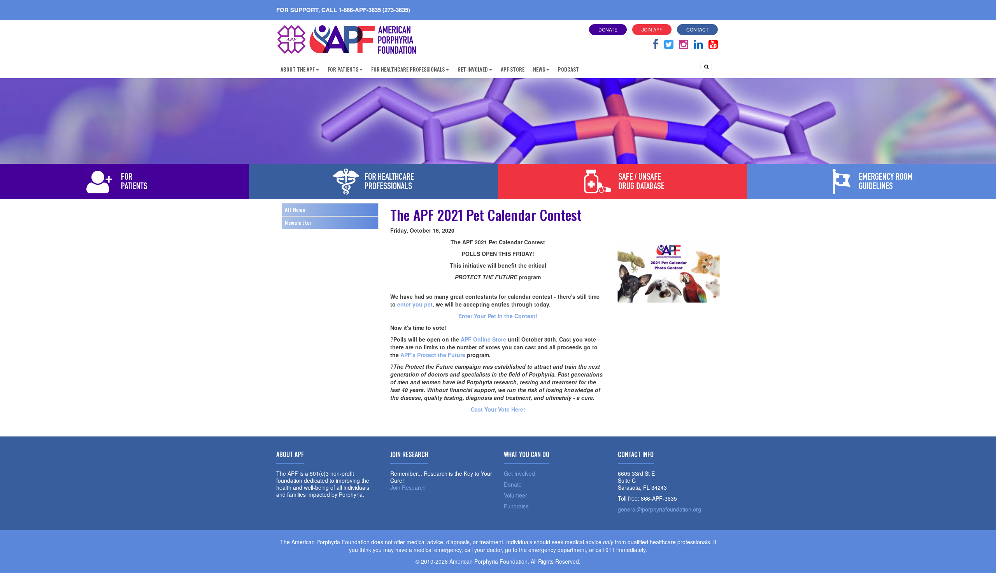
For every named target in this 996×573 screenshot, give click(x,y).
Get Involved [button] (473, 69)
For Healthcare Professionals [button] (408, 69)
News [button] (539, 69)
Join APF (652, 29)
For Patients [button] (343, 69)
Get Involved (519, 473)
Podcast (568, 69)
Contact (697, 29)
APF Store (512, 69)
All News (295, 209)
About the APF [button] (298, 69)
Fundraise (516, 506)
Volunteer (515, 495)
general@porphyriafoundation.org (659, 509)
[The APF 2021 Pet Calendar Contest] (668, 271)
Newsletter (299, 222)
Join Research (408, 487)
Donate (607, 29)
